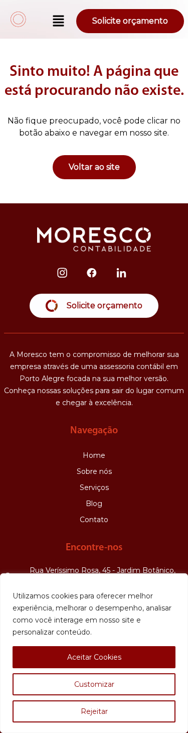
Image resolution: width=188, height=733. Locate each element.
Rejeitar (94, 711)
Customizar (94, 684)
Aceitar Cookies (94, 657)
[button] (59, 22)
